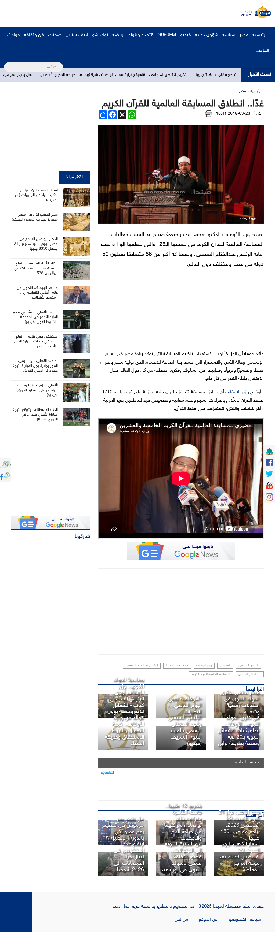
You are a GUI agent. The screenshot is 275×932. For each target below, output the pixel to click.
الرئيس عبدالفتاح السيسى (142, 666)
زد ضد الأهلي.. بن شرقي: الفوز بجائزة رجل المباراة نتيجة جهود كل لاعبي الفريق (35, 366)
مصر (244, 35)
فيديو (185, 35)
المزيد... (261, 51)
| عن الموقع (213, 919)
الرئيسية (260, 35)
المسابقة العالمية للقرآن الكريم (211, 674)
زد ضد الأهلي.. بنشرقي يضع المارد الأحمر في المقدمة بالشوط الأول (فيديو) (35, 317)
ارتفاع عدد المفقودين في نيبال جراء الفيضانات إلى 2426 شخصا (129, 857)
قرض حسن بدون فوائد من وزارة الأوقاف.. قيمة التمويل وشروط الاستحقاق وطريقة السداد (124, 727)
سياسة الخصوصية (246, 919)
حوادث (13, 35)
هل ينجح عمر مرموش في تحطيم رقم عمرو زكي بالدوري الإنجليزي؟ (123, 828)
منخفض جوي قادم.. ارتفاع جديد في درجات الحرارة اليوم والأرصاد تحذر (36, 341)
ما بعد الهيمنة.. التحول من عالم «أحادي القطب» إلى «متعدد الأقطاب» (37, 293)
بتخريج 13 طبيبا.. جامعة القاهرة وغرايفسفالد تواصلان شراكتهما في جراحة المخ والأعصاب (135, 74)
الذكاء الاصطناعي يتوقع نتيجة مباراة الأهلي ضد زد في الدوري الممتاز (35, 415)
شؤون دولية (206, 35)
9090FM (167, 35)
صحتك (54, 35)
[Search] (6, 63)
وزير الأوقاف (237, 392)
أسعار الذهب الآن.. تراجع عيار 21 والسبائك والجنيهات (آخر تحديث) (36, 195)
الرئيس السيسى (248, 666)
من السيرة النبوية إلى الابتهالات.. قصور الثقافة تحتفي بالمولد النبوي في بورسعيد (181, 857)
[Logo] (244, 12)
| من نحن (187, 919)
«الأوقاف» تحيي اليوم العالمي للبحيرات (185, 705)
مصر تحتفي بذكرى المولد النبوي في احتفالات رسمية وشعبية (240, 702)
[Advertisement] (100, 12)
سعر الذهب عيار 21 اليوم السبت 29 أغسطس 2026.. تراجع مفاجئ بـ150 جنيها (239, 825)
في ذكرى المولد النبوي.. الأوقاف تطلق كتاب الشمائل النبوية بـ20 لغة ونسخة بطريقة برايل (239, 731)
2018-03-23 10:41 (233, 113)
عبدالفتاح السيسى (249, 674)
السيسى (225, 666)
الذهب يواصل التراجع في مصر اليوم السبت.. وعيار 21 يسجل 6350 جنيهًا (36, 244)
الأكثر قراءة (75, 177)
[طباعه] (208, 113)
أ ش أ (259, 113)
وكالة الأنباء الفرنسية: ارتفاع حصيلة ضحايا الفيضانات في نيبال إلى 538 (36, 268)
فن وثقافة (34, 35)
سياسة (229, 35)
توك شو (100, 35)
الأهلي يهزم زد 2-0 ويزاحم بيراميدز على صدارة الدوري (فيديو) (37, 390)
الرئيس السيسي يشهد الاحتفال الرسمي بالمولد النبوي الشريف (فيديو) (185, 731)
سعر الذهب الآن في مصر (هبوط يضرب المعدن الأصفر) (35, 217)
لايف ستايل (77, 35)
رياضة (118, 35)
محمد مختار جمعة (177, 666)
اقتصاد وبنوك (141, 35)
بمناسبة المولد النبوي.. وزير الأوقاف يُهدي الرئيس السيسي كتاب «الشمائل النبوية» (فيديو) (127, 696)
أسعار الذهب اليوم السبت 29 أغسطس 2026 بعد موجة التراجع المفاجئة (239, 857)
